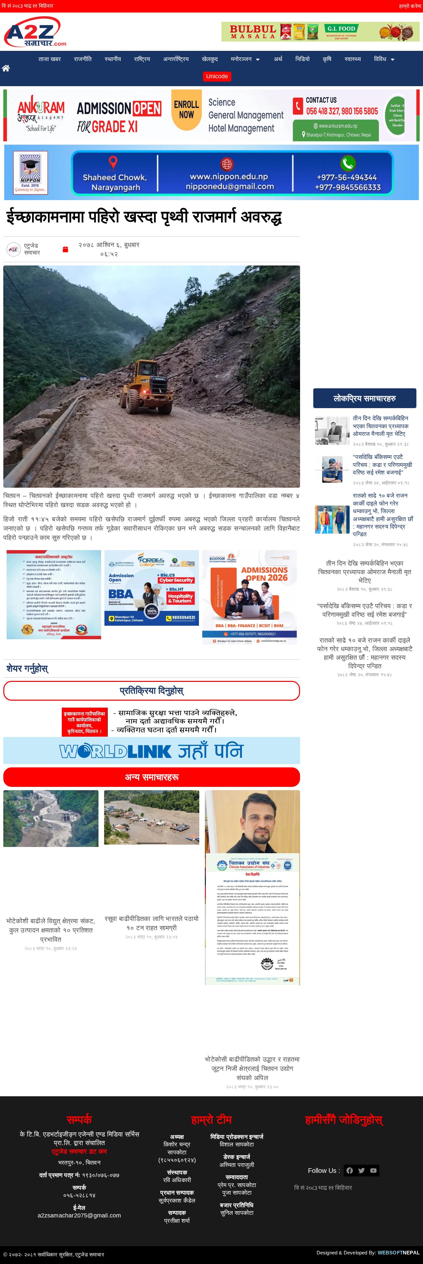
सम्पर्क (79, 1119)
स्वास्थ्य (353, 59)
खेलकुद (210, 59)
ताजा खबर (50, 59)
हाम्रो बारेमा (410, 6)
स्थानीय (113, 59)
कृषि (327, 59)
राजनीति (83, 59)
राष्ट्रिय (142, 59)
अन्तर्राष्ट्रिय (176, 59)
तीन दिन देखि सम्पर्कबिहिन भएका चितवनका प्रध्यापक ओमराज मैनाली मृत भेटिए (364, 572)
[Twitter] (361, 1170)
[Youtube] (373, 1170)
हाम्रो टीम (211, 1119)
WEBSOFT (399, 1252)
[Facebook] (350, 1170)
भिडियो (302, 59)
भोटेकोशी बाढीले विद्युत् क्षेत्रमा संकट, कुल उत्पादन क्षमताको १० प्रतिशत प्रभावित (50, 930)
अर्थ (278, 59)
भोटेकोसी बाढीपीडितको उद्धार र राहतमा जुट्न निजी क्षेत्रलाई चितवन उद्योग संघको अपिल (252, 1068)
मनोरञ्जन (241, 59)
